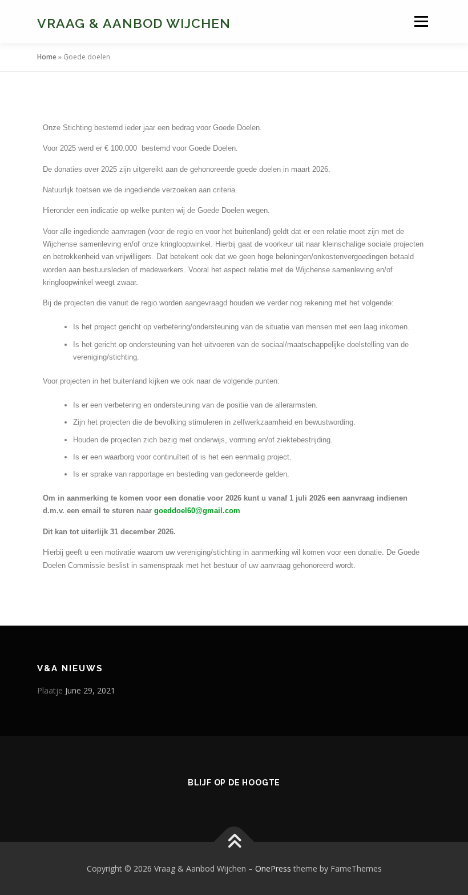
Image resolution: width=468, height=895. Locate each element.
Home (47, 57)
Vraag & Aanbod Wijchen (134, 22)
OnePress (273, 868)
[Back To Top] (234, 841)
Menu (421, 21)
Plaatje (50, 690)
